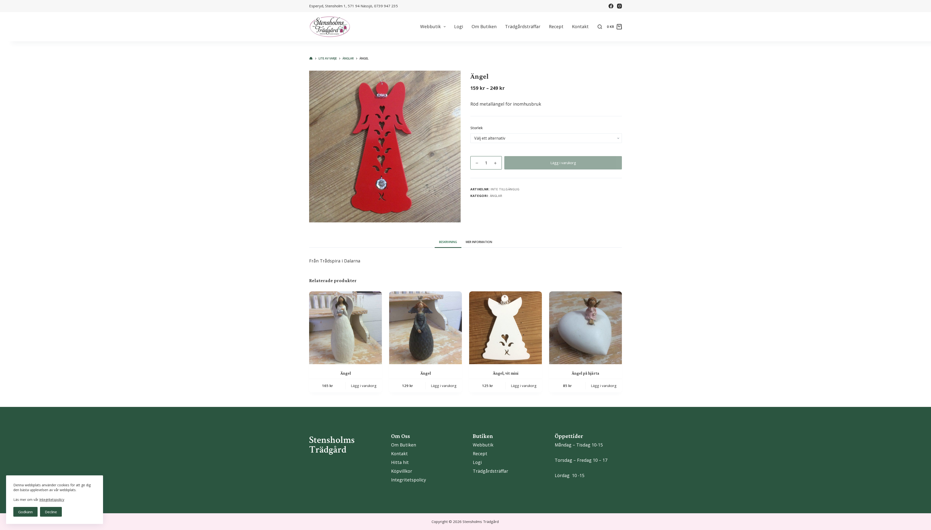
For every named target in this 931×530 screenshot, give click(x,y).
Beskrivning (448, 242)
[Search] (600, 27)
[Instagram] (619, 6)
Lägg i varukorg (563, 162)
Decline (51, 511)
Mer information (479, 242)
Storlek (476, 127)
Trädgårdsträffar (522, 26)
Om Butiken (484, 26)
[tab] (448, 242)
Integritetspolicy (51, 499)
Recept (556, 26)
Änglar (496, 195)
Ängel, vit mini (505, 373)
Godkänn (25, 511)
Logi (458, 26)
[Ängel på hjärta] (585, 327)
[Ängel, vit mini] (505, 327)
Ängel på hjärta (585, 373)
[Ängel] (345, 327)
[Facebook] (611, 6)
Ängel (345, 373)
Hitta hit (400, 462)
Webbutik (430, 26)
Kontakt (580, 26)
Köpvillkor (401, 471)
